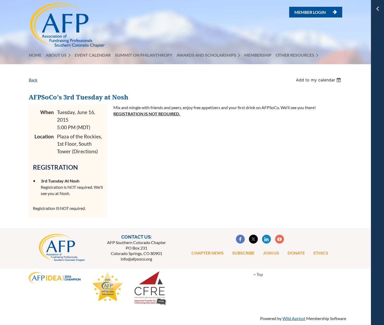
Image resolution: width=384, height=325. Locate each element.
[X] (253, 239)
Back (33, 79)
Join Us (271, 252)
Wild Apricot (293, 318)
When (47, 112)
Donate (296, 252)
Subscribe (243, 252)
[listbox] (319, 80)
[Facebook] (240, 239)
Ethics (320, 252)
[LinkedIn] (266, 239)
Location (44, 136)
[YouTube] (279, 239)
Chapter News (207, 252)
